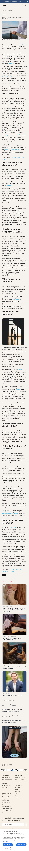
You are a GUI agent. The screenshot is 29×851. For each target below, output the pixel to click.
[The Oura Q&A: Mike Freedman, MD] (14, 681)
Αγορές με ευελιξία (6, 802)
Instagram (18, 789)
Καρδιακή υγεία (6, 693)
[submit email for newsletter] (25, 824)
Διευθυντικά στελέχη (7, 779)
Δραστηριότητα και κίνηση (9, 636)
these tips (5, 517)
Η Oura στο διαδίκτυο (7, 810)
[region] (14, 840)
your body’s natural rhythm (10, 513)
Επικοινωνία (5, 812)
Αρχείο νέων (5, 787)
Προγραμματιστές (19, 779)
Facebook (17, 787)
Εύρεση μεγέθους (6, 797)
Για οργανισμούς (19, 777)
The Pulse (18, 785)
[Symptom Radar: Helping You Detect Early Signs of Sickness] (14, 653)
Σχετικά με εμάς (6, 777)
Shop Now (14, 755)
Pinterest (17, 791)
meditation (5, 512)
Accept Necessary (21, 844)
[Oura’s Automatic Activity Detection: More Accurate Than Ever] (14, 624)
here (12, 567)
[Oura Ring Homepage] (4, 5)
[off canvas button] (25, 10)
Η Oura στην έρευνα (7, 606)
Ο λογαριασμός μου (7, 808)
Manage (6, 848)
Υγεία (4, 15)
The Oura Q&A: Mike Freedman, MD (12, 695)
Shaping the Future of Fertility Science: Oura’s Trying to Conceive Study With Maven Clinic (13, 610)
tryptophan (15, 299)
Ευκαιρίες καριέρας (6, 785)
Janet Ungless (9, 39)
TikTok (17, 793)
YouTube (17, 798)
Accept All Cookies (8, 844)
